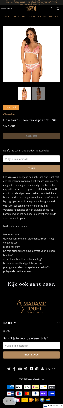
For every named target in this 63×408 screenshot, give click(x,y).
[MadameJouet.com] (31, 8)
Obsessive (9, 114)
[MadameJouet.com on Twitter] (8, 369)
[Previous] (5, 54)
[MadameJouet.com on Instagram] (37, 369)
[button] (53, 406)
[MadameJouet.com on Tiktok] (31, 369)
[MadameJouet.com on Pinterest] (25, 369)
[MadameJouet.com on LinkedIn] (48, 369)
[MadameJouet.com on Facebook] (14, 369)
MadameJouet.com (34, 379)
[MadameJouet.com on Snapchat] (42, 369)
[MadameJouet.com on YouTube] (20, 369)
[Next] (57, 54)
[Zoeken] (51, 8)
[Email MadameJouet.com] (53, 369)
